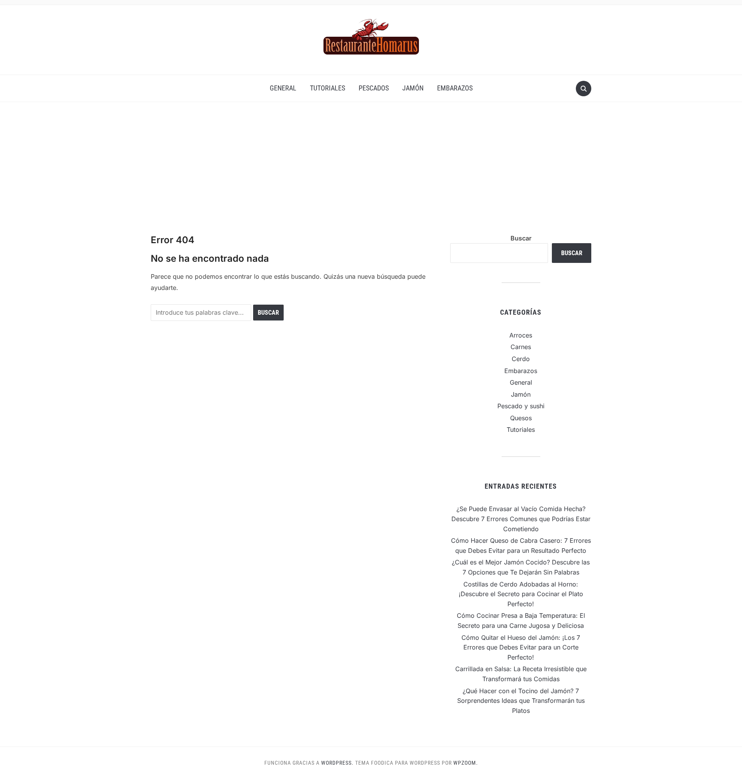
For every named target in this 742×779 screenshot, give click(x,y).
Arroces (520, 335)
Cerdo (521, 359)
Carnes (521, 347)
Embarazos (455, 88)
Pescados (374, 88)
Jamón (413, 88)
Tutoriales (327, 88)
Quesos (521, 418)
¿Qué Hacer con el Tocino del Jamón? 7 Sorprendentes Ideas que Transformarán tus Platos (521, 700)
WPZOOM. (465, 763)
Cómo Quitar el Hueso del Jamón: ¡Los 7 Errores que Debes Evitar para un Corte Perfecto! (520, 647)
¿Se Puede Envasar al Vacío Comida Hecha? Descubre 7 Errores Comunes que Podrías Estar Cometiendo (521, 518)
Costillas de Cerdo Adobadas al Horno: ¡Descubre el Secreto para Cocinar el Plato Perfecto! (521, 594)
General (283, 88)
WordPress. (337, 763)
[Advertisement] (371, 175)
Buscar (521, 238)
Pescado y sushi (521, 406)
